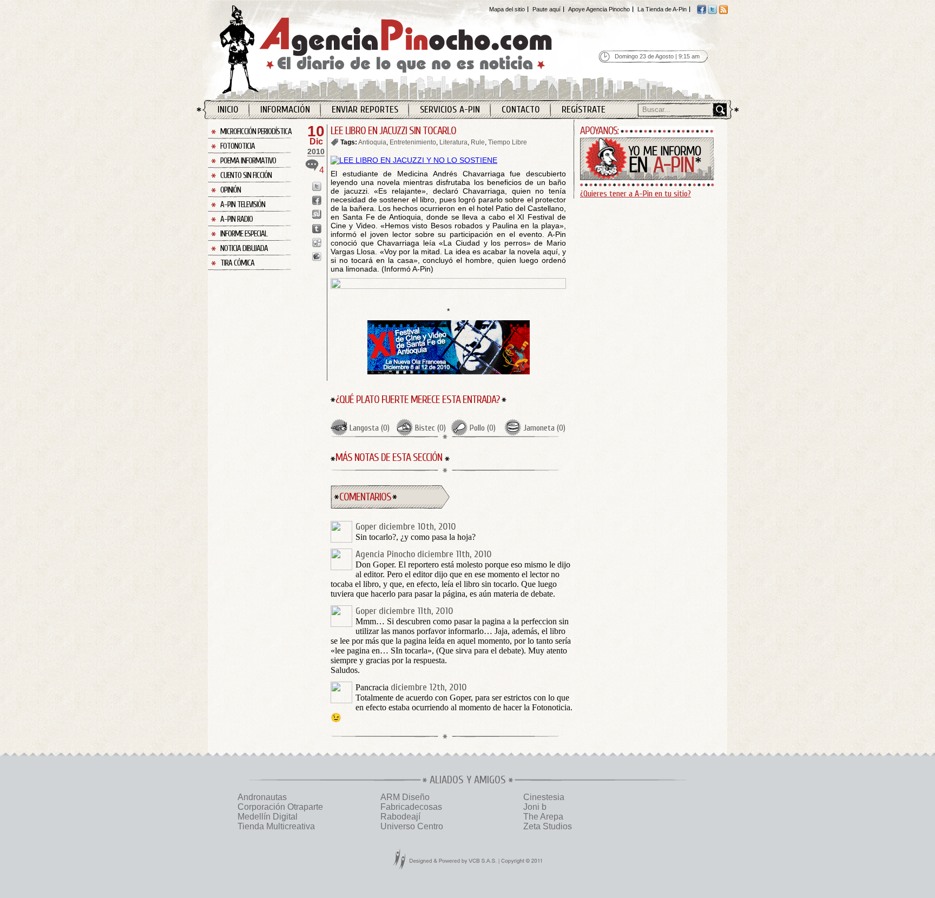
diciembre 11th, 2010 (454, 554)
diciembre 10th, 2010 (417, 526)
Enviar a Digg (316, 242)
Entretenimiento (413, 142)
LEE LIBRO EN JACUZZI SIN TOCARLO (393, 130)
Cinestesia (543, 797)
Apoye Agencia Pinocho (599, 9)
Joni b (534, 806)
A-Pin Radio (236, 219)
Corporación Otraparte (280, 806)
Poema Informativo (248, 161)
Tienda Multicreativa (276, 826)
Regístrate (583, 109)
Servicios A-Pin (450, 109)
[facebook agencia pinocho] (701, 12)
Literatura (453, 142)
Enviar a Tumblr (316, 228)
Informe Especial (243, 234)
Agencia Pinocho (409, 49)
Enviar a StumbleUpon (316, 214)
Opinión (230, 190)
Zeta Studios (547, 826)
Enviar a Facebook (316, 200)
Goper (366, 526)
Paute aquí (546, 9)
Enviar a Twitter (316, 186)
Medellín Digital (268, 816)
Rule (478, 142)
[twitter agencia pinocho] (712, 12)
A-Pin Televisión (242, 204)
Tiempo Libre (507, 142)
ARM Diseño (405, 797)
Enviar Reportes (365, 109)
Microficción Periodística (256, 131)
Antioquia (372, 142)
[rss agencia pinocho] (723, 12)
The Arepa (543, 816)
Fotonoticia (237, 146)
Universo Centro (411, 826)
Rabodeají (400, 816)
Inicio (228, 109)
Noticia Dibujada (244, 248)
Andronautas (262, 797)
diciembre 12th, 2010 (429, 687)
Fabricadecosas (411, 806)
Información (285, 109)
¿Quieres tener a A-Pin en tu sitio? (635, 194)
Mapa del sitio (507, 9)
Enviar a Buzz (316, 256)
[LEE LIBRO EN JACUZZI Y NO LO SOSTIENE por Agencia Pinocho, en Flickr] (414, 160)
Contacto (521, 109)
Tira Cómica (237, 263)
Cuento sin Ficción (246, 175)
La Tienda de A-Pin (662, 9)
